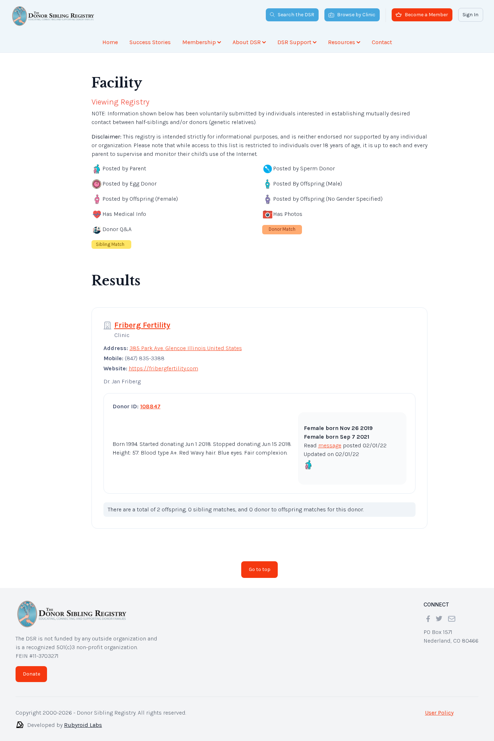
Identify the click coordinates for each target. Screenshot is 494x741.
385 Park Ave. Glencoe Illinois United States (185, 348)
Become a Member (426, 15)
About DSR (247, 42)
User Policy (439, 712)
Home (110, 42)
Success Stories (150, 42)
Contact (382, 42)
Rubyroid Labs (83, 724)
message (329, 445)
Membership (199, 42)
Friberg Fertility (142, 325)
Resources (341, 42)
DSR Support (294, 42)
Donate (31, 674)
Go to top (260, 569)
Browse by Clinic (356, 15)
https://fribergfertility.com (163, 368)
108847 (150, 406)
